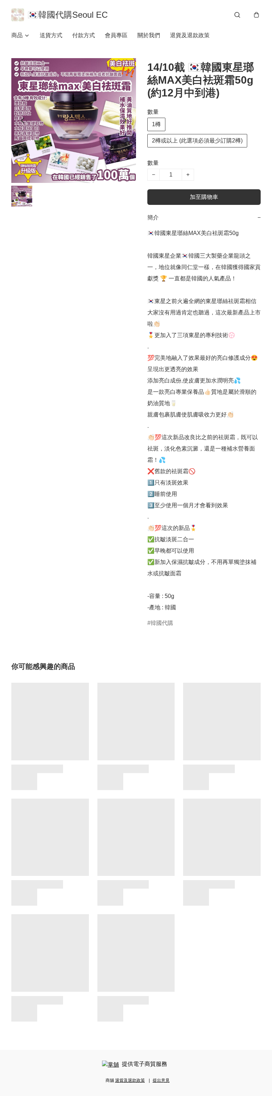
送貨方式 (51, 35)
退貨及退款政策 (190, 35)
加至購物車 (204, 197)
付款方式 (83, 35)
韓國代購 (162, 623)
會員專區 (116, 35)
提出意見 (161, 1080)
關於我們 (148, 35)
